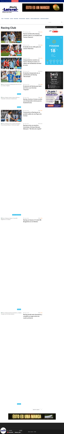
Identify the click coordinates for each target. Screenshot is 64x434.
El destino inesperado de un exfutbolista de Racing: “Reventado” (31, 74)
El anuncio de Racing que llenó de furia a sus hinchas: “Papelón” (32, 87)
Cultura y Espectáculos (34, 18)
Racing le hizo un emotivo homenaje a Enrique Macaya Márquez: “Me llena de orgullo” (32, 127)
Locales (11, 18)
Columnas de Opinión (44, 18)
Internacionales (22, 18)
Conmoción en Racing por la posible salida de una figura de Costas (32, 114)
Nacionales (16, 18)
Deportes (28, 18)
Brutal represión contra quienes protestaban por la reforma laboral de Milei (33, 1)
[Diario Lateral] (10, 9)
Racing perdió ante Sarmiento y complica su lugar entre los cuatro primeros (32, 316)
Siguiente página (36, 409)
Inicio (2, 18)
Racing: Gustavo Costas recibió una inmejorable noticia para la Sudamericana (32, 100)
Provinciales (6, 18)
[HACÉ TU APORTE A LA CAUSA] (32, 416)
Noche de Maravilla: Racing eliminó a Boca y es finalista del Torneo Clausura (32, 35)
